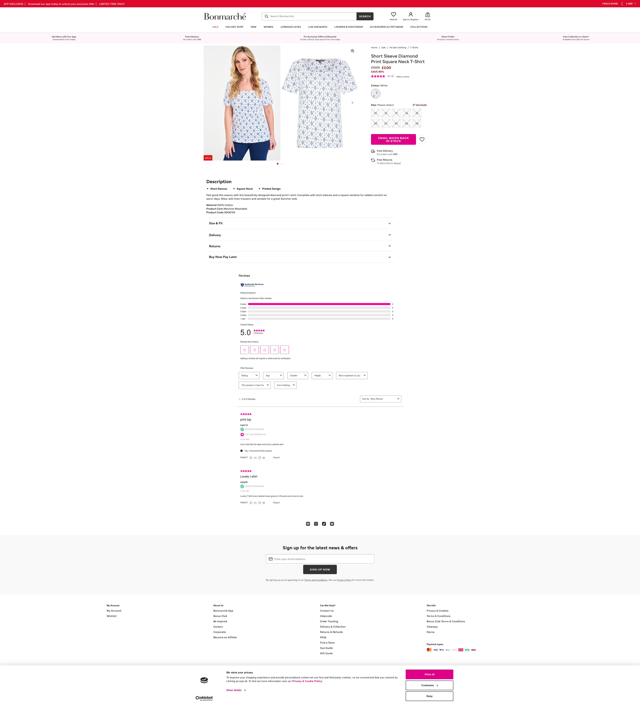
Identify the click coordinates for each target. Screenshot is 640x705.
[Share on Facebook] (308, 524)
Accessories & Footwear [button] (386, 26)
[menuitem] (631, 3)
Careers (218, 626)
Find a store (610, 3)
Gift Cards (326, 653)
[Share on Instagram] (316, 524)
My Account (114, 610)
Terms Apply (393, 163)
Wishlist (111, 616)
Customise (427, 685)
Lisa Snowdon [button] (317, 26)
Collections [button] (419, 26)
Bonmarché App (223, 610)
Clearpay (432, 626)
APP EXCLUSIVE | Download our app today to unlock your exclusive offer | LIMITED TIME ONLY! (64, 3)
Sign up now (320, 569)
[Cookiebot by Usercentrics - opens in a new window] (204, 698)
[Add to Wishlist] (422, 139)
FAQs (323, 637)
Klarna (430, 632)
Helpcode (326, 616)
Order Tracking (329, 621)
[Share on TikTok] (324, 524)
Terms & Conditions (438, 616)
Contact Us (327, 610)
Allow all (429, 674)
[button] (631, 3)
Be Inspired (220, 621)
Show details (234, 690)
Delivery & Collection (333, 626)
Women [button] (269, 26)
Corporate (219, 632)
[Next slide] (352, 102)
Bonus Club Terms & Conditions (446, 621)
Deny (429, 696)
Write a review (402, 77)
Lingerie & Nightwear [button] (348, 26)
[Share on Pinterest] (332, 524)
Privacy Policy (344, 579)
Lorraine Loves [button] (291, 26)
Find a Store (327, 642)
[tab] (277, 164)
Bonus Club (220, 616)
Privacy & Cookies (437, 610)
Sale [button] (215, 26)
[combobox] (309, 16)
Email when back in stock (393, 139)
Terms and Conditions (316, 579)
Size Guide (421, 104)
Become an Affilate (225, 637)
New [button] (253, 26)
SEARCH (365, 16)
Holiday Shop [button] (235, 26)
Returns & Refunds (331, 632)
